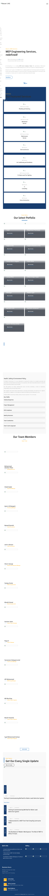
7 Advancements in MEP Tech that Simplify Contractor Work (24, 822)
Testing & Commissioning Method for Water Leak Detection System (24, 798)
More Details (9, 233)
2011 (19, 59)
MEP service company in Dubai (25, 66)
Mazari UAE (23, 894)
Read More (6, 802)
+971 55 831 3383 (11, 880)
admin (6, 796)
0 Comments (12, 796)
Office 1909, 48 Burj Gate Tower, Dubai (15, 885)
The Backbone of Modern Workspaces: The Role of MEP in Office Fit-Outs (25, 833)
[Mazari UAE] (5, 3)
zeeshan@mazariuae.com (13, 890)
